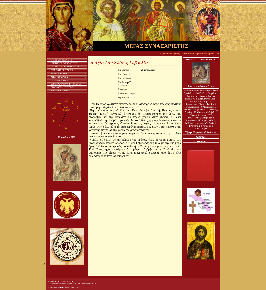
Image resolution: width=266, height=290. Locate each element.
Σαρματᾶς (212, 109)
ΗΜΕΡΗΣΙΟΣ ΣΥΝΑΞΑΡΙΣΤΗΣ (64, 63)
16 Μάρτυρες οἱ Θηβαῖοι (205, 112)
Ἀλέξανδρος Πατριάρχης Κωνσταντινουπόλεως (202, 94)
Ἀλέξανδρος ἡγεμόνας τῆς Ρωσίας (200, 123)
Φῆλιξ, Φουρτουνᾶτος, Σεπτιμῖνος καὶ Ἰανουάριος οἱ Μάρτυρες (199, 118)
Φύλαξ (212, 120)
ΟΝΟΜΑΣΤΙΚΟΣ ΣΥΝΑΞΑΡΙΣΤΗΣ (66, 67)
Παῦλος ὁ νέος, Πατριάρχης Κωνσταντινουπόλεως (199, 102)
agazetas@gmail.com (89, 283)
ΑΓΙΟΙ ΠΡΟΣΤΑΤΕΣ (59, 77)
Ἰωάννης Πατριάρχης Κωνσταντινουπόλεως (200, 97)
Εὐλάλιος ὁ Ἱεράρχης (197, 115)
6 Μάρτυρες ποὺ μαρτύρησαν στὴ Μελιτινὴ (199, 108)
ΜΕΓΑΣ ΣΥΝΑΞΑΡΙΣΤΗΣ (61, 60)
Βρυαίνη (188, 112)
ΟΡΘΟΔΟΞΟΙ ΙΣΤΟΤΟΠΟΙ (62, 87)
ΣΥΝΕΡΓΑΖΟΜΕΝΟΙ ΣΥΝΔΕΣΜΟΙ (66, 84)
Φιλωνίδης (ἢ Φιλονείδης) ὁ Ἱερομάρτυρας (201, 127)
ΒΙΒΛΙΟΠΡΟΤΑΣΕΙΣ (59, 80)
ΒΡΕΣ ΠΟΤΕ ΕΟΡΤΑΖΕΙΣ (62, 70)
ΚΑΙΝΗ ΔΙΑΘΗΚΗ (59, 73)
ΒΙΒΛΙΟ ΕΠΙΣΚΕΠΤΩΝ (61, 91)
